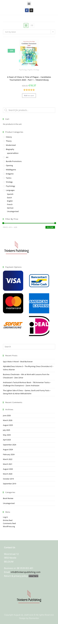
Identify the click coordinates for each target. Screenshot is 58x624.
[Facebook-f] (27, 10)
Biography (10, 149)
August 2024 (8, 449)
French (10, 204)
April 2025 (7, 439)
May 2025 (7, 435)
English (30, 70)
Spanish (10, 194)
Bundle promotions (14, 161)
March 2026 (7, 420)
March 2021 (7, 464)
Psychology (23, 70)
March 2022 (7, 459)
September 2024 (9, 444)
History (9, 137)
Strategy (36, 70)
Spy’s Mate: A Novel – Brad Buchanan (18, 361)
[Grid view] (26, 25)
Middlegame (11, 169)
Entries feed (7, 520)
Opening (9, 165)
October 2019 (8, 479)
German (10, 208)
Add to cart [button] (29, 95)
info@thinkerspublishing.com (25, 572)
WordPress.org (9, 526)
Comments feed (9, 523)
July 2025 (6, 430)
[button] (29, 3)
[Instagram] (31, 10)
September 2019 (9, 483)
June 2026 (7, 415)
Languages (10, 190)
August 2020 (8, 469)
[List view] (32, 25)
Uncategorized (13, 211)
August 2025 (8, 425)
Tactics (8, 178)
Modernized (11, 145)
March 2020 (7, 474)
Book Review (8, 498)
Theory (9, 141)
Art (7, 157)
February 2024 (8, 454)
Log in (5, 517)
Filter (50, 227)
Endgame (9, 174)
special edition (12, 153)
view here (33, 575)
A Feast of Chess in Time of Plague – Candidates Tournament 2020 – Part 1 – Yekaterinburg (29, 78)
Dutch (9, 197)
